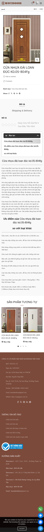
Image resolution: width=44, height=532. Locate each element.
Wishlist (33, 2)
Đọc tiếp (7, 342)
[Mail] (40, 528)
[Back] (3, 9)
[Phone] (40, 509)
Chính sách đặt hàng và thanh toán (16, 428)
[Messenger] (40, 515)
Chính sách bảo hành (12, 419)
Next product (40, 9)
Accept (22, 528)
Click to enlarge (37, 60)
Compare (9, 81)
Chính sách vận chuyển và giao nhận (17, 437)
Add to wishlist (11, 76)
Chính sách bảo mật (12, 424)
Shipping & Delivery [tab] (22, 110)
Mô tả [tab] (22, 104)
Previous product (35, 9)
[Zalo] (40, 522)
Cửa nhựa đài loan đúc (19, 89)
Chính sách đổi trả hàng (13, 432)
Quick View (19, 317)
